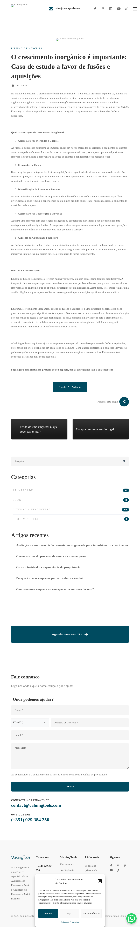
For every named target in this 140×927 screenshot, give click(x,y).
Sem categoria (70, 519)
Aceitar (48, 913)
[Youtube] (119, 8)
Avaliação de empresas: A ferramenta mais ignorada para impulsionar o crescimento (72, 545)
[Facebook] (95, 8)
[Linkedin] (111, 8)
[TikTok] (126, 8)
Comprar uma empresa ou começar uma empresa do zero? (55, 589)
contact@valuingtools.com (36, 805)
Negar (69, 913)
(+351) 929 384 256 (30, 819)
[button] (100, 881)
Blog (70, 500)
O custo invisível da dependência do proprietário (48, 567)
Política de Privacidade (70, 922)
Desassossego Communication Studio (107, 916)
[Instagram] (103, 8)
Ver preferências (91, 913)
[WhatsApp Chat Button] (131, 918)
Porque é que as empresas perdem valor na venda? (49, 578)
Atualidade (70, 490)
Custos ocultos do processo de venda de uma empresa (51, 556)
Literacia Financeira (26, 48)
